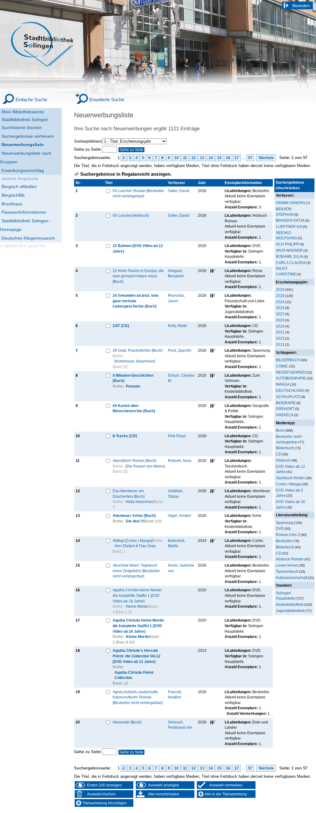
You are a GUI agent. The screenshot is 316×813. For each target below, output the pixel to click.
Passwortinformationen (24, 212)
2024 (280, 302)
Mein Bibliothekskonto (23, 111)
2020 (280, 320)
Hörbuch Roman (290, 559)
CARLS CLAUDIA (291, 263)
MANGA (282, 384)
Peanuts (133, 386)
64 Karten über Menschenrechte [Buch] (134, 408)
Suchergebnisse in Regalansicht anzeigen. (126, 174)
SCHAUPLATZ (288, 397)
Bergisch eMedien (19, 186)
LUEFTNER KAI (289, 226)
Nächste (266, 158)
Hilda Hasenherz (140, 502)
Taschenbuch (287, 571)
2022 (280, 314)
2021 (280, 332)
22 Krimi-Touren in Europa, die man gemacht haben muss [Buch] (138, 276)
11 (185, 158)
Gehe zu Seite (88, 149)
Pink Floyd (176, 436)
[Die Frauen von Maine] (145, 466)
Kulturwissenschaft (291, 578)
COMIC (282, 366)
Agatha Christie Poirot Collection (133, 675)
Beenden (301, 5)
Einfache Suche (31, 99)
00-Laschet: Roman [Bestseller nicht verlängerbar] (138, 193)
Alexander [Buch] (127, 722)
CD (278, 454)
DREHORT (285, 409)
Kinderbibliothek (289, 604)
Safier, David (178, 191)
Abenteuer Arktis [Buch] (134, 515)
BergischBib (13, 195)
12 (193, 158)
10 (176, 158)
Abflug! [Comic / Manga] (132, 541)
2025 (280, 296)
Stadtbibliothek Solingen (25, 119)
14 (211, 158)
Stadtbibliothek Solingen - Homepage (25, 225)
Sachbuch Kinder (290, 478)
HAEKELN (284, 415)
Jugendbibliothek (290, 611)
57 (250, 158)
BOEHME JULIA (289, 256)
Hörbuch (283, 460)
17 (237, 158)
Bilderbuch (285, 448)
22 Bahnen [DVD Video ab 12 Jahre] (138, 248)
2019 (280, 326)
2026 (280, 289)
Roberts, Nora (179, 461)
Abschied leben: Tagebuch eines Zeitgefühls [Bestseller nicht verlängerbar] (136, 570)
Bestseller (284, 541)
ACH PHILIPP (287, 244)
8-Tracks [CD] (125, 436)
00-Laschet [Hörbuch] (131, 215)
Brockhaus (12, 203)
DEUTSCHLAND (290, 390)
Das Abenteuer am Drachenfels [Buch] (128, 493)
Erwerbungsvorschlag (23, 170)
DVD (280, 528)
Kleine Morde (137, 606)
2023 (280, 308)
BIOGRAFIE (286, 403)
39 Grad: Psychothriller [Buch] (137, 350)
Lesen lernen (287, 565)
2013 (280, 344)
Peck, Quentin (179, 350)
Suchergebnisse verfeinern (28, 136)
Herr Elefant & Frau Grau (135, 546)
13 (202, 158)
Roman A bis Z (288, 535)
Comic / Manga (288, 484)
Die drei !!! (135, 521)
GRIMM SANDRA (290, 203)
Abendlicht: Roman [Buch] (134, 461)
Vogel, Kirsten (179, 515)
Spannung (284, 523)
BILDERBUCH (288, 360)
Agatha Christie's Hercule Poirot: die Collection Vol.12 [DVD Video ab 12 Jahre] (136, 655)
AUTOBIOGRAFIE (291, 378)
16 (228, 158)
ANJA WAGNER (289, 250)
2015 (280, 338)
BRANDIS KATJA (290, 220)
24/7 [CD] (121, 326)
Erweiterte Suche (106, 99)
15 (219, 158)
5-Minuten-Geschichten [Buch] (133, 378)
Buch (280, 430)
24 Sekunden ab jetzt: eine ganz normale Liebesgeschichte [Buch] (136, 300)
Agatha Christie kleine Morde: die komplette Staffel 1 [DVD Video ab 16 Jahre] (137, 595)
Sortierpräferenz (88, 141)
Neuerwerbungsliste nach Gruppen (25, 157)
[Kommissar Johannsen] (134, 361)
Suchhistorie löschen (22, 127)
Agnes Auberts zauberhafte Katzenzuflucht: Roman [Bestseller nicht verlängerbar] (138, 697)
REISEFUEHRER (290, 372)
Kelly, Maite (177, 326)
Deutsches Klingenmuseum (28, 238)
